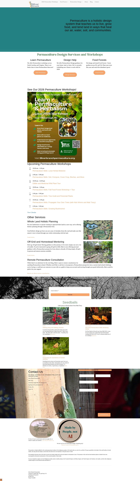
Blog (91, 2)
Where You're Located (84, 387)
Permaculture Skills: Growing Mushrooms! (49, 209)
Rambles (44, 325)
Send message (104, 414)
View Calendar (31, 212)
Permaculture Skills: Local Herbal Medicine (49, 171)
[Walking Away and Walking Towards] (56, 315)
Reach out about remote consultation (38, 273)
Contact (97, 2)
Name (81, 373)
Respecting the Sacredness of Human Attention (54, 358)
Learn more (30, 237)
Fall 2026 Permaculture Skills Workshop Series (97, 328)
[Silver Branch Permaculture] (33, 3)
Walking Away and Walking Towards (53, 327)
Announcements (88, 325)
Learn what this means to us (48, 440)
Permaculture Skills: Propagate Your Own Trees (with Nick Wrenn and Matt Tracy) (64, 202)
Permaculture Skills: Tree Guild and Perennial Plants (53, 196)
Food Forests (63, 2)
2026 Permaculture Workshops (50, 2)
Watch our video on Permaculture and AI (69, 445)
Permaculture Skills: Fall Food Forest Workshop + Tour (54, 190)
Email (97, 373)
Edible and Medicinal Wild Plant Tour (47, 183)
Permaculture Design (76, 2)
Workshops (82, 406)
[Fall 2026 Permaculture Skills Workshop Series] (98, 315)
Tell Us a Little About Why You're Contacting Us (91, 394)
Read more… (53, 334)
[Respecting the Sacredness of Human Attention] (56, 345)
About (86, 2)
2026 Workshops (41, 72)
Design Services (70, 74)
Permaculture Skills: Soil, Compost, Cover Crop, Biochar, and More (58, 177)
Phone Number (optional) (85, 379)
